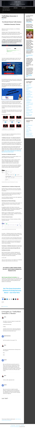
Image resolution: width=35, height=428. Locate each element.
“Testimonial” (28, 49)
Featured (27, 123)
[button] (2, 12)
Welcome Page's (29, 134)
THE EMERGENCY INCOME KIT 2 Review (29, 88)
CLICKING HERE (29, 22)
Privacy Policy (13, 425)
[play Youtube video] (12, 94)
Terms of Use (18, 425)
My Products (28, 127)
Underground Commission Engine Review (29, 97)
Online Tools (28, 129)
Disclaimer (22, 425)
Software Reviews (5, 306)
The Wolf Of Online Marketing (14, 426)
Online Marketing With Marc (29, 75)
